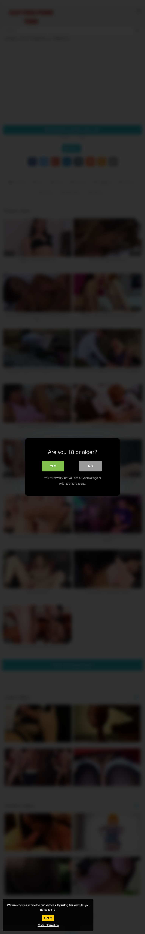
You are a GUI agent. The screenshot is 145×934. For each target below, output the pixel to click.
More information (48, 925)
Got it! (48, 918)
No (90, 466)
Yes (53, 466)
